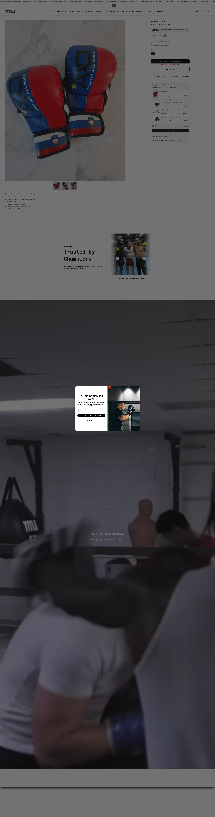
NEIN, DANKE (91, 420)
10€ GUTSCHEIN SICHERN (91, 415)
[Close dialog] (138, 388)
